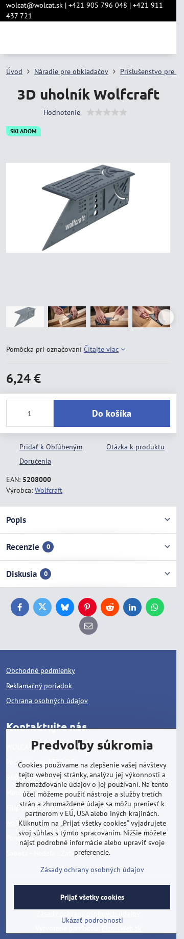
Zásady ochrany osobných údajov (92, 869)
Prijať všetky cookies (92, 897)
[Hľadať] (115, 38)
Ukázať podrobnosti (92, 920)
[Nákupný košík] (139, 38)
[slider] (106, 112)
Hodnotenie (61, 112)
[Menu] (164, 38)
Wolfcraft (48, 490)
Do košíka (111, 413)
